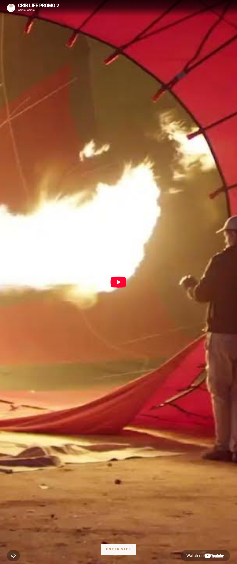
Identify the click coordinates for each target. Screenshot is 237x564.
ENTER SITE (118, 549)
